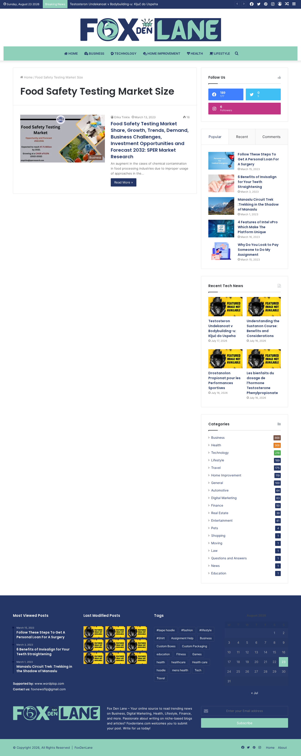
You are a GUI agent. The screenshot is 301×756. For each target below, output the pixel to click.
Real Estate (219, 513)
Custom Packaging (194, 646)
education (163, 654)
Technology (125, 53)
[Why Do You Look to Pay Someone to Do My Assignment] (221, 251)
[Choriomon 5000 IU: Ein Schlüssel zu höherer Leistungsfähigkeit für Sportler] (93, 632)
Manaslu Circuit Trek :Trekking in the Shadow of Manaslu (258, 204)
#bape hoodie (166, 630)
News (215, 566)
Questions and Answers (229, 558)
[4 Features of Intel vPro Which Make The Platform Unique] (221, 228)
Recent (242, 136)
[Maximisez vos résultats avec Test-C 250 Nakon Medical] (93, 658)
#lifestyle (205, 630)
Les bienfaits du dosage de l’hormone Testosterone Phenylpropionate (262, 383)
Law (214, 551)
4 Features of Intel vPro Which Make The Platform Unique (258, 227)
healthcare (178, 662)
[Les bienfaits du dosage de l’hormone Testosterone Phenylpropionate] (264, 359)
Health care (199, 662)
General (217, 483)
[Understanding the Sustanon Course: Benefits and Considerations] (264, 306)
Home (73, 53)
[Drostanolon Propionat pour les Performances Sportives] (225, 359)
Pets (214, 528)
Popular (215, 136)
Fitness (181, 654)
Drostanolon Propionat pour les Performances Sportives (224, 380)
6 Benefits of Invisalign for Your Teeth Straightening (257, 182)
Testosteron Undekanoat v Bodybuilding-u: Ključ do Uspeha (222, 328)
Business (96, 53)
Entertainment (222, 520)
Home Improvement (163, 53)
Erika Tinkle (122, 117)
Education (218, 573)
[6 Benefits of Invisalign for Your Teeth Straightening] (221, 183)
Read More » (123, 182)
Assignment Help (182, 638)
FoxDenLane (84, 747)
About (282, 747)
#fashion (187, 630)
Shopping (218, 535)
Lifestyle (221, 53)
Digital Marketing (224, 498)
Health (196, 53)
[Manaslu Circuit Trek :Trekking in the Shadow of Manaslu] (221, 206)
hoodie (161, 670)
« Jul (254, 693)
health (161, 662)
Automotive (220, 490)
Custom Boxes (166, 646)
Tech (198, 670)
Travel (216, 468)
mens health (180, 670)
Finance (217, 505)
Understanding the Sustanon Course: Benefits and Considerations (263, 328)
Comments (271, 136)
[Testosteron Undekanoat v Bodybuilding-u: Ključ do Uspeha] (225, 306)
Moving (216, 543)
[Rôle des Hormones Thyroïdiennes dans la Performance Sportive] (115, 658)
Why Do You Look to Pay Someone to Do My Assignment (258, 249)
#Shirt (161, 638)
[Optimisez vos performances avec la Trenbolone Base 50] (137, 645)
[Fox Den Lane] (150, 29)
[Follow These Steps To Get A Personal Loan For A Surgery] (221, 161)
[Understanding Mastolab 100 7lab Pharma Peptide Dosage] (137, 658)
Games (197, 654)
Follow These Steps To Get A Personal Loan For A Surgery (258, 159)
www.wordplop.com (49, 683)
